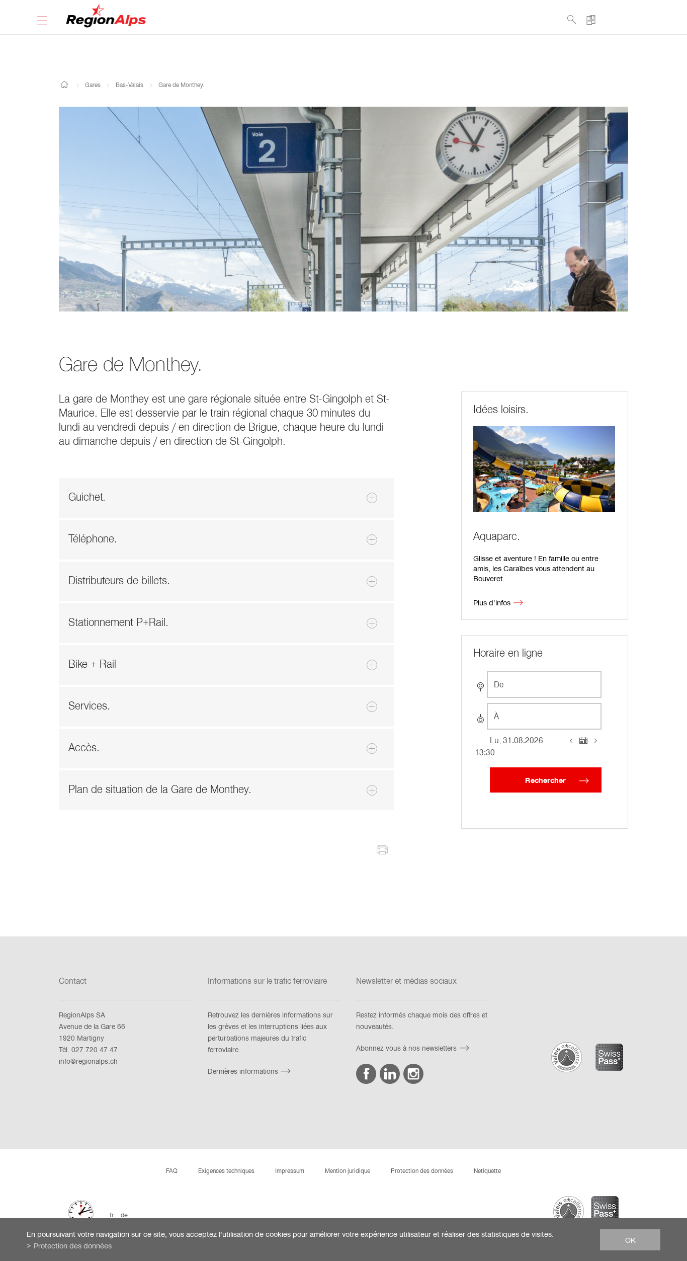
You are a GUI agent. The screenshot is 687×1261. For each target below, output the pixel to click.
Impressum (289, 1170)
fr (112, 1214)
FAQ (172, 1170)
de (124, 1214)
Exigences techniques (226, 1170)
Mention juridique (347, 1170)
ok (630, 1239)
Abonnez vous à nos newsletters (406, 1048)
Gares (93, 85)
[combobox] (544, 684)
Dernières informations (243, 1071)
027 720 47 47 (94, 1049)
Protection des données (422, 1170)
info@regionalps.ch (88, 1061)
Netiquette (487, 1170)
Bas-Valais (129, 85)
